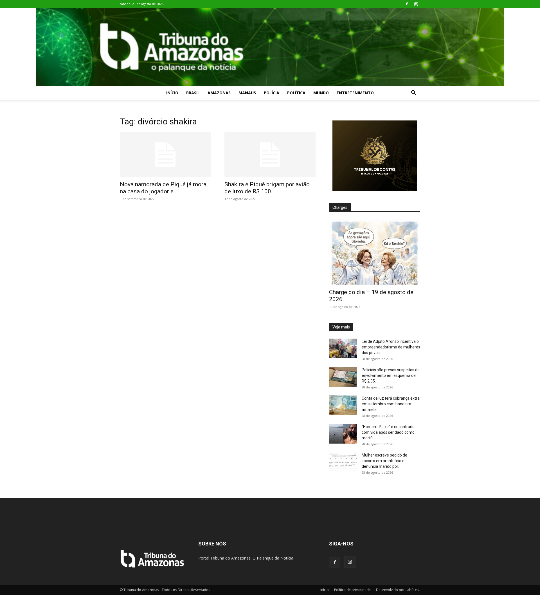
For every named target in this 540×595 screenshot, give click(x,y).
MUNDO (321, 92)
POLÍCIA (271, 92)
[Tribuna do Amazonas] (270, 47)
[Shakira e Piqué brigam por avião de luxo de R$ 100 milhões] (270, 154)
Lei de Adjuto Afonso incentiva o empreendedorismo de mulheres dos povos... (391, 347)
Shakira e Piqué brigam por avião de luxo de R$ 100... (267, 188)
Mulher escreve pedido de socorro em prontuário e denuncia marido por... (384, 461)
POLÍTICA (296, 92)
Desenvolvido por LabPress (398, 589)
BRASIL (193, 92)
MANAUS (247, 92)
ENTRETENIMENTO (355, 92)
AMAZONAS (219, 92)
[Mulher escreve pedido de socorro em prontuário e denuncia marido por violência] (343, 462)
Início (172, 92)
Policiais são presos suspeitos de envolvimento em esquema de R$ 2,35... (391, 375)
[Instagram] (416, 4)
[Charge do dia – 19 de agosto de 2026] (374, 252)
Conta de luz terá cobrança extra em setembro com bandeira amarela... (391, 404)
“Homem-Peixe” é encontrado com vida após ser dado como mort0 (388, 432)
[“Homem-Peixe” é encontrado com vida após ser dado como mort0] (343, 434)
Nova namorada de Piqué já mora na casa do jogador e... (163, 188)
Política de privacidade (352, 589)
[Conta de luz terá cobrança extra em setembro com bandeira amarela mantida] (343, 405)
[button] (413, 93)
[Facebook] (406, 4)
